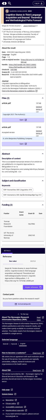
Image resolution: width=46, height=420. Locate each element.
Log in (37, 3)
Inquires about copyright (15, 410)
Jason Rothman (29, 26)
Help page (6, 390)
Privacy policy (11, 403)
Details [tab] (7, 251)
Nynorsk (14, 344)
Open (22, 120)
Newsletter (10, 400)
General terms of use (39, 108)
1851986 (13, 70)
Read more (39, 318)
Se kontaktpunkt (24, 304)
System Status (7, 394)
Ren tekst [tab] (13, 261)
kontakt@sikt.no (12, 416)
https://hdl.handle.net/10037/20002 (22, 65)
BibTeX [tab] (33, 261)
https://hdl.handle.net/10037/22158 (22, 67)
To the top (24, 314)
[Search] (10, 3)
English (22, 344)
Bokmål (5, 344)
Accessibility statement (14, 407)
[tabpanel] (23, 274)
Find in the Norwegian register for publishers (18, 91)
